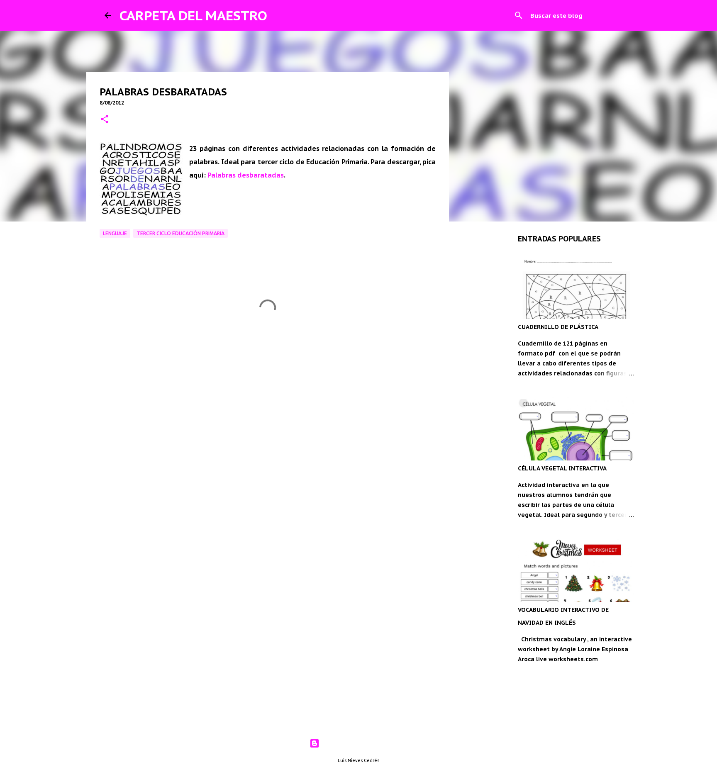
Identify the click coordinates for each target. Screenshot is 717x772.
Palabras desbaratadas (245, 175)
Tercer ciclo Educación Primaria (180, 233)
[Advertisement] (267, 412)
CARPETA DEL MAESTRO (193, 15)
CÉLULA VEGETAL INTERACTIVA (562, 468)
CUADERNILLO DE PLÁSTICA (558, 327)
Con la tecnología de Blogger (363, 743)
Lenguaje (115, 233)
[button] (105, 119)
